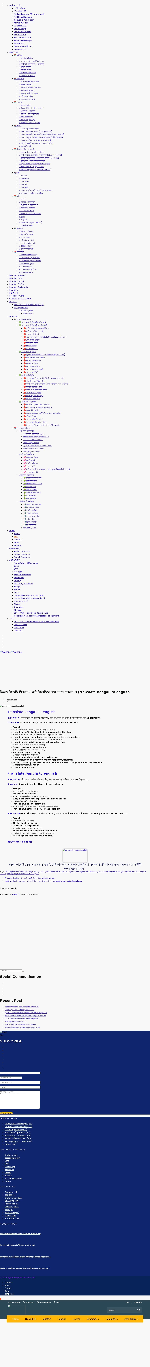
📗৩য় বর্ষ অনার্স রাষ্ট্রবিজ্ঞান (27, 375)
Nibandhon (19, 577)
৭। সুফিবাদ (22, 216)
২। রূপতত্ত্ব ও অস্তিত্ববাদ (27, 202)
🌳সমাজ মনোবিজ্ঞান (29, 498)
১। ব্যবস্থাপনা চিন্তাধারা (26, 231)
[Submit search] (138, 1310)
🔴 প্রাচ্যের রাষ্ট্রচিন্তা (30, 363)
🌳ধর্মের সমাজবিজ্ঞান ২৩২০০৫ (32, 483)
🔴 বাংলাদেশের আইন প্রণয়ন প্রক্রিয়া (35, 422)
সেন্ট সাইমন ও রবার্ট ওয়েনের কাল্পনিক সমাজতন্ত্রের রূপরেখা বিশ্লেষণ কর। (26, 1012)
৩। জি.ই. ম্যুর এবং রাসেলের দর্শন (28, 205)
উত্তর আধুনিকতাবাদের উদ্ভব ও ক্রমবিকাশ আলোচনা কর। (22, 1006)
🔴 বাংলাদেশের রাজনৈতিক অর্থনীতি (34, 357)
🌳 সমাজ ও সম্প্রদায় (30, 489)
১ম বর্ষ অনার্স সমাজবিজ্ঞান (26, 431)
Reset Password (16, 296)
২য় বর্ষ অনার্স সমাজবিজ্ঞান (26, 454)
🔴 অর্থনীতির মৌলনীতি (30, 348)
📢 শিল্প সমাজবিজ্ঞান (29, 525)
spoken (23, 874)
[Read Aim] (20, 1310)
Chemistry (19, 607)
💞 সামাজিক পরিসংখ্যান (30, 463)
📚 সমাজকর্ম (18, 102)
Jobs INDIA (19, 627)
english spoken (88, 872)
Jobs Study (12, 1212)
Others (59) (10, 1144)
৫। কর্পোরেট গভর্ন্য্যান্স (25, 266)
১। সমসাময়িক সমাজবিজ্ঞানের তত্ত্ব (29, 81)
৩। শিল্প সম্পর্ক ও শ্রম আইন (27, 111)
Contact (18, 539)
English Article (11, 1155)
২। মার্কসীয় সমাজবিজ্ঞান (25, 84)
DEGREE (13, 301)
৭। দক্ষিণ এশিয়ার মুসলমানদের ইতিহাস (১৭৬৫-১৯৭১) (35, 169)
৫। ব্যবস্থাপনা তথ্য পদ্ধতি (27, 243)
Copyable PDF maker (24, 20)
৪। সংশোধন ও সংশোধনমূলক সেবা (29, 113)
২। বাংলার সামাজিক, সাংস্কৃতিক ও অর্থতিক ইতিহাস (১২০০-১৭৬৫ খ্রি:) (40, 155)
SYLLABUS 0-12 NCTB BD (20, 298)
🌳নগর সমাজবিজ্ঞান (29, 495)
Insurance (9, 1169)
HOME (12, 530)
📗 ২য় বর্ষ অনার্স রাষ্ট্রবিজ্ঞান (27, 351)
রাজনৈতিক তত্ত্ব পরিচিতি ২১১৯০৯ (33, 448)
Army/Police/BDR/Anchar (26, 563)
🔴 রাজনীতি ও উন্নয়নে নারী (32, 360)
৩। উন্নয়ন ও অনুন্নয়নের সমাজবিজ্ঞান (30, 87)
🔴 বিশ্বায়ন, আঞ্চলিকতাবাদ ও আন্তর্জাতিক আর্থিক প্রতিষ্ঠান (41, 425)
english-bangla (130, 872)
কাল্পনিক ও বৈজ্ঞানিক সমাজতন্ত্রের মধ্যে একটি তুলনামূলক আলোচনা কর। (25, 1015)
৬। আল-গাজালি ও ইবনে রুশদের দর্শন (30, 213)
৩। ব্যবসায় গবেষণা (24, 237)
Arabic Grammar (22, 551)
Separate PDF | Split (23, 46)
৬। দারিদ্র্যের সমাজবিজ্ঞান (26, 96)
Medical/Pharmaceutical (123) (18, 1126)
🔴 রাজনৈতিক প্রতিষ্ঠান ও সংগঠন (33, 331)
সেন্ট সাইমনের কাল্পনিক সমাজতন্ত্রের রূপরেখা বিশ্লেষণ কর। (22, 1018)
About (17, 533)
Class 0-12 (30, 1319)
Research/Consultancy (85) (18, 1135)
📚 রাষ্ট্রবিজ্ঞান (18, 55)
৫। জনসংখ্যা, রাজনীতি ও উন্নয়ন (28, 93)
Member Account (17, 275)
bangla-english (28, 872)
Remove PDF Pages (23, 40)
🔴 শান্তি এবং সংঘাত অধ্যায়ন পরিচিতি (35, 389)
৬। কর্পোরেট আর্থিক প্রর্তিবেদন (27, 269)
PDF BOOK (12, 1218)
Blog (16, 536)
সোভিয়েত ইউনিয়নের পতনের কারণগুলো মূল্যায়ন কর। (20, 1024)
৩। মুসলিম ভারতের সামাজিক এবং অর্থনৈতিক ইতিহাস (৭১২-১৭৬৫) (39, 158)
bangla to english (15, 872)
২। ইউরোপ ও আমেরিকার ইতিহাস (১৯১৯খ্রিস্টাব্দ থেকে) (35, 131)
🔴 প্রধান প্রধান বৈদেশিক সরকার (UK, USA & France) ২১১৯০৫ (45, 337)
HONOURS (14, 316)
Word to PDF (20, 11)
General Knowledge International (29, 598)
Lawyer (8, 1172)
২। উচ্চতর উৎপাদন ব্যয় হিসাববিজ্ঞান (29, 257)
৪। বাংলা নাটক (23, 184)
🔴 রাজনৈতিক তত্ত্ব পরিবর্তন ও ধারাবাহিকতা (36, 404)
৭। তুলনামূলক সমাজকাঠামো (27, 99)
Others (8, 1181)
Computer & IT (21, 601)
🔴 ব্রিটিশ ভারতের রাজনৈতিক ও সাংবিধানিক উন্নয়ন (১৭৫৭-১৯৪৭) (44, 354)
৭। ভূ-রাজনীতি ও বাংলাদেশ (27, 75)
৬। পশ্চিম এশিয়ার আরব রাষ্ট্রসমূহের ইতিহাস (31, 166)
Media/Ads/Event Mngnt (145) (18, 1123)
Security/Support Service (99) (18, 1141)
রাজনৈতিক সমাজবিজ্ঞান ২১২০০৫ (33, 439)
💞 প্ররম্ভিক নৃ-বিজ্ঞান (30, 457)
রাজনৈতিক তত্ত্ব (28, 313)
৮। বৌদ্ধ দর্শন (23, 219)
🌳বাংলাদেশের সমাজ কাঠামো (32, 492)
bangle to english (42, 872)
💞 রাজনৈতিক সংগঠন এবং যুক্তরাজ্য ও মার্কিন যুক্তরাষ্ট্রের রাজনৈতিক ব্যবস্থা (46, 469)
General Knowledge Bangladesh (28, 595)
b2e (6, 872)
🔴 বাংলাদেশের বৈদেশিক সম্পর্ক (32, 419)
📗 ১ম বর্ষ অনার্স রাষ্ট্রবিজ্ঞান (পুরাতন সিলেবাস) (33, 325)
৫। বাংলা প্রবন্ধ (23, 187)
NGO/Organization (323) (16, 1129)
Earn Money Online (13, 1178)
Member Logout (16, 281)
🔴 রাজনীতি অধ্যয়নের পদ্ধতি (32, 387)
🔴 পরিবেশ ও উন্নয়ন (30, 416)
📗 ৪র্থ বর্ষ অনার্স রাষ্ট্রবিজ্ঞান (27, 401)
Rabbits (8, 1175)
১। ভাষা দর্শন (22, 199)
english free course (60, 872)
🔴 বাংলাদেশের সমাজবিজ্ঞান (31, 366)
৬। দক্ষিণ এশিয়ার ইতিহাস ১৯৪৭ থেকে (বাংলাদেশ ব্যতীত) (36, 143)
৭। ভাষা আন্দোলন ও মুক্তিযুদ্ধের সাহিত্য (31, 193)
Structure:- (13, 784)
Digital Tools (15, 5)
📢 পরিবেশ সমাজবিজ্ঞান (30, 513)
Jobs (9, 1209)
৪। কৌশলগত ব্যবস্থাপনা (26, 240)
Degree (76, 1319)
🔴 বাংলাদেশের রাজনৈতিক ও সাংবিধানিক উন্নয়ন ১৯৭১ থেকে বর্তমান (43, 378)
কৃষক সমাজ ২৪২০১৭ (29, 527)
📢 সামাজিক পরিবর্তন (29, 519)
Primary (17, 580)
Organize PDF (20, 25)
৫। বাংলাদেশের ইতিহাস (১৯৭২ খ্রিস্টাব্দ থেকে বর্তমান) (35, 140)
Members (13, 290)
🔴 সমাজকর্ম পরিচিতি (29, 345)
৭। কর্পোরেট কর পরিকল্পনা (26, 272)
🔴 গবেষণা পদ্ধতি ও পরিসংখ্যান (33, 395)
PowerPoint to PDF (22, 37)
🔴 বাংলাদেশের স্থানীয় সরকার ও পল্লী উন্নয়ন (37, 407)
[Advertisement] (75, 670)
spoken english (32, 874)
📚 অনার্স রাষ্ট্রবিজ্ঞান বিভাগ (22, 319)
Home (15, 1319)
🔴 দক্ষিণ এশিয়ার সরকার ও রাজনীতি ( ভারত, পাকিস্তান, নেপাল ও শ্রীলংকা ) (46, 384)
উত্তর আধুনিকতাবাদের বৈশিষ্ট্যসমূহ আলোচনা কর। (19, 1009)
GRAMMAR (14, 548)
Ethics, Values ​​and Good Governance (31, 613)
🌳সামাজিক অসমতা (29, 486)
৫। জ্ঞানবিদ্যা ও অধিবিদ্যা (26, 210)
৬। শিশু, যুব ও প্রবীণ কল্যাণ (27, 119)
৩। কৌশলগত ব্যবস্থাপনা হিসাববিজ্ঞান (30, 260)
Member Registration (19, 287)
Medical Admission (22, 574)
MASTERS (13, 52)
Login (127, 1302)
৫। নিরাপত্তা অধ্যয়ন (25, 69)
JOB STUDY (14, 560)
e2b (50, 872)
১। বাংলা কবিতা (23, 175)
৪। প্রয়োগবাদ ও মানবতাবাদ (27, 207)
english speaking (75, 872)
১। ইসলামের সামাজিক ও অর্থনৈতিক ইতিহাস (31, 152)
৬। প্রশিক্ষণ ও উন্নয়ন (25, 246)
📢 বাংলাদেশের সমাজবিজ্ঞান (31, 516)
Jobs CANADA (20, 624)
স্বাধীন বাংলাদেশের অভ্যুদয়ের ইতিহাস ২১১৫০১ (37, 445)
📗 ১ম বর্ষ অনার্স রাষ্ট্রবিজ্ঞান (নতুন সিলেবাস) (32, 322)
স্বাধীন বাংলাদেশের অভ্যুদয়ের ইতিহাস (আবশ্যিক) (29, 304)
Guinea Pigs (10, 1166)
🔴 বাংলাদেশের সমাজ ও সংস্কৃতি (33, 369)
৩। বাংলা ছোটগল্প (24, 181)
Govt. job (18, 571)
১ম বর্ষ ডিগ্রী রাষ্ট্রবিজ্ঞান (26, 310)
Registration (138, 1302)
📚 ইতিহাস (17, 125)
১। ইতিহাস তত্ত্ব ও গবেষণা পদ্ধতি (29, 128)
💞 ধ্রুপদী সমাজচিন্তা (30, 460)
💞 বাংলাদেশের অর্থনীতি (30, 472)
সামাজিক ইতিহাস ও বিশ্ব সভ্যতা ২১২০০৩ (36, 436)
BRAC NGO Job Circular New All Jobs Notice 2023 (36, 621)
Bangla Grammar (22, 554)
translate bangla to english (32, 773)
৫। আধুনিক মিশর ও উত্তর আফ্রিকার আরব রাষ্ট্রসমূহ (34, 163)
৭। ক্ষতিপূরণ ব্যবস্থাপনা (26, 249)
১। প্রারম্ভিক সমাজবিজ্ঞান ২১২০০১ (33, 433)
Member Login (15, 278)
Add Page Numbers (23, 17)
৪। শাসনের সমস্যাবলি (25, 67)
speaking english (13, 874)
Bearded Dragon (12, 1158)
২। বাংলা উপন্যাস (24, 178)
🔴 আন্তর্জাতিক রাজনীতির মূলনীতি (33, 381)
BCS (16, 569)
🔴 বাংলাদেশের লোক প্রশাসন (32, 392)
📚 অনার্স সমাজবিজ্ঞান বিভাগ (22, 428)
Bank (16, 566)
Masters (47, 1319)
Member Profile (16, 284)
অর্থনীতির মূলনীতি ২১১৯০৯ (31, 451)
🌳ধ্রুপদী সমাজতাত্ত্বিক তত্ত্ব (32, 478)
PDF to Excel (20, 8)
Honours (12, 1206)
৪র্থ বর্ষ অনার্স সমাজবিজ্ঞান (26, 501)
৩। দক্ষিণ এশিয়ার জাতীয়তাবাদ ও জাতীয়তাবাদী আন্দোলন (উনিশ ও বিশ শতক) (41, 134)
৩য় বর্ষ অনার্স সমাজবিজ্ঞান (26, 475)
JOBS (11, 618)
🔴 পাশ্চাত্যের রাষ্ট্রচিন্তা (31, 334)
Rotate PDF (19, 43)
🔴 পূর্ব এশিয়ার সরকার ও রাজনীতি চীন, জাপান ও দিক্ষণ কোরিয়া (41, 413)
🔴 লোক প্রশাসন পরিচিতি (31, 340)
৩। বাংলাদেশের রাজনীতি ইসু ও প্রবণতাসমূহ (31, 64)
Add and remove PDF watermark (29, 14)
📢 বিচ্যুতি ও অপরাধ (29, 522)
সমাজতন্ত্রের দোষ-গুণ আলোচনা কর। (15, 1021)
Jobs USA (18, 630)
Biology (17, 604)
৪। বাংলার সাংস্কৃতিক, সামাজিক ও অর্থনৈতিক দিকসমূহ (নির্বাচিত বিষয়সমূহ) (41, 137)
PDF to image (20, 28)
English (17, 589)
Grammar (92, 1319)
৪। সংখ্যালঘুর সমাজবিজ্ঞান (26, 90)
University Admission (23, 583)
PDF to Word (20, 34)
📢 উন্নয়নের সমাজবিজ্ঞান (31, 507)
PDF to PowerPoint (22, 31)
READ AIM (9, 1294)
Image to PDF (20, 49)
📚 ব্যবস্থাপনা (18, 228)
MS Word (13, 293)
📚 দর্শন (16, 196)
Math (16, 592)
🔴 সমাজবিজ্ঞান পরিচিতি (30, 342)
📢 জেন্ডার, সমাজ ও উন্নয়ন (32, 504)
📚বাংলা (16, 172)
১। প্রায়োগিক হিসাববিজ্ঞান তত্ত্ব (28, 254)
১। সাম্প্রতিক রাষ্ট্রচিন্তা (26, 58)
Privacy (17, 545)
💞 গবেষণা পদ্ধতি (29, 466)
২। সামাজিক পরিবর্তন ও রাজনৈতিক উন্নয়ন (31, 61)
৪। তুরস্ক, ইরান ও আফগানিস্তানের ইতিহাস (32, 160)
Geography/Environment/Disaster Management (36, 616)
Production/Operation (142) (17, 1132)
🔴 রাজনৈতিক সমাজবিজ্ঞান (31, 398)
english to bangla (102, 872)
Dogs (7, 1163)
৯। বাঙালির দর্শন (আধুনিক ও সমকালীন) (30, 222)
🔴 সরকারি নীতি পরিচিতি (30, 410)
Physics (17, 610)
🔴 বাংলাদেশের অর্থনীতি (30, 372)
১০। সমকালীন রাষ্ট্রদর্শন (25, 225)
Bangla (17, 586)
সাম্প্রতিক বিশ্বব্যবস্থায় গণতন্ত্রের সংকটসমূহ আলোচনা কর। (22, 1027)
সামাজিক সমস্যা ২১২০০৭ (31, 442)
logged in (16, 894)
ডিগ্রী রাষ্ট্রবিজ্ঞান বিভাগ (21, 307)
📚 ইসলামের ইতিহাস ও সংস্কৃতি (24, 149)
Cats (7, 1161)
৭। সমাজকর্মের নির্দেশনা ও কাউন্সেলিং (29, 122)
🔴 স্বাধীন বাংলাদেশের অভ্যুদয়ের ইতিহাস (36, 328)
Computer (11, 1192)
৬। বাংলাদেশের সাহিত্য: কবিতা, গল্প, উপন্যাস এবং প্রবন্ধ (35, 190)
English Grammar (22, 557)
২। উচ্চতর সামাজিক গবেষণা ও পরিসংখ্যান (31, 108)
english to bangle (116, 872)
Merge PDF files (21, 22)
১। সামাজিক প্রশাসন (25, 105)
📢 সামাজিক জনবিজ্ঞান (30, 510)
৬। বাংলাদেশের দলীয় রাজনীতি (27, 72)
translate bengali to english (31, 712)
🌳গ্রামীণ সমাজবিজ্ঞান (30, 480)
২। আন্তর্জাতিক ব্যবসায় (26, 234)
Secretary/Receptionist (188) (18, 1138)
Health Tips (11, 1203)
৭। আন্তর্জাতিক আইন (25, 146)
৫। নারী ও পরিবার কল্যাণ (26, 116)
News (16, 542)
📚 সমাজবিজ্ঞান (19, 78)
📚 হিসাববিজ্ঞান (19, 251)
